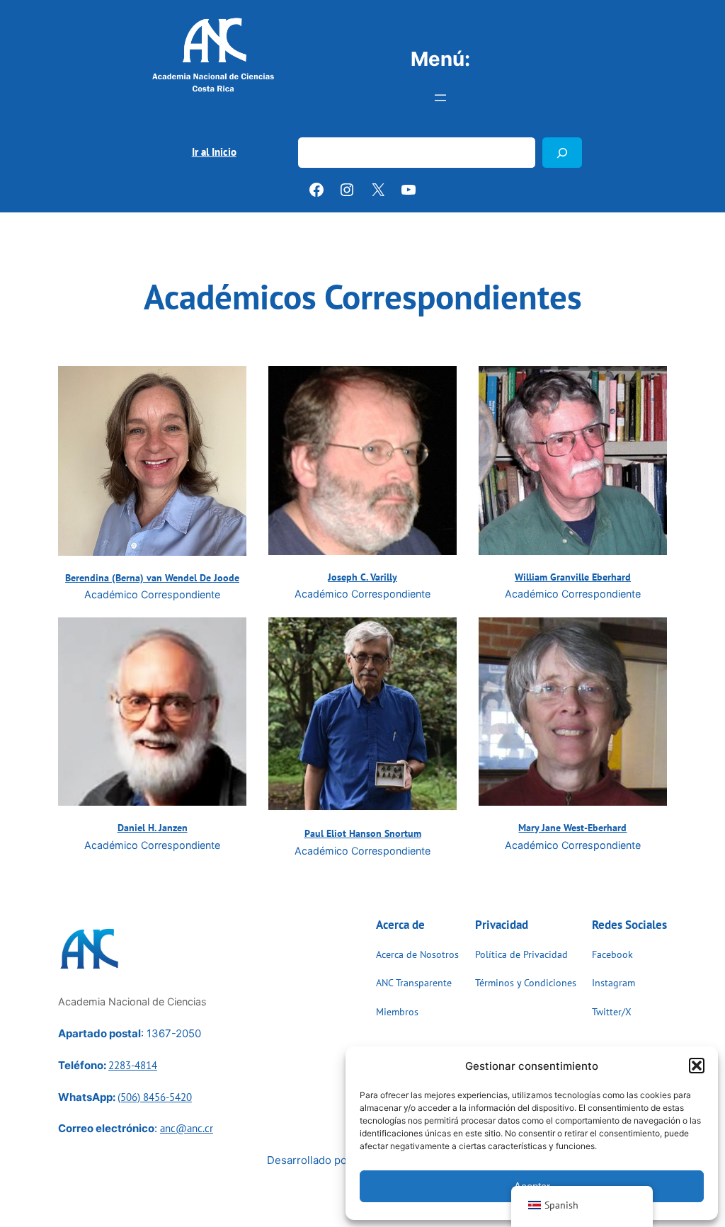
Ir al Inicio (214, 152)
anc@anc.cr (186, 1128)
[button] (697, 1065)
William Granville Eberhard (573, 576)
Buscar (314, 128)
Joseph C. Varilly (362, 576)
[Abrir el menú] (440, 97)
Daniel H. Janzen (153, 827)
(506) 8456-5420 (155, 1097)
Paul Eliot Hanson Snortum (362, 833)
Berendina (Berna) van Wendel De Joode (152, 577)
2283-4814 (132, 1065)
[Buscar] (562, 152)
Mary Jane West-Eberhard (572, 827)
